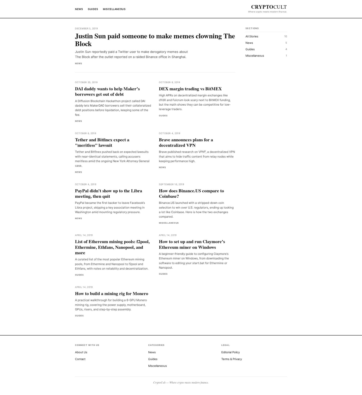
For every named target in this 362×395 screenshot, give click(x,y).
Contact (80, 359)
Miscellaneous (114, 9)
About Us (81, 352)
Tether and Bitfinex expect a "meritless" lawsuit (102, 142)
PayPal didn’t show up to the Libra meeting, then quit (108, 193)
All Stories (266, 36)
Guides (93, 9)
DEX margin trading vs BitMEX (190, 88)
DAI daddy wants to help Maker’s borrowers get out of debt (107, 91)
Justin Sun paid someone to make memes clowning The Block (155, 40)
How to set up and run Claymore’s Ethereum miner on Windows (192, 244)
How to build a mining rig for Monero (111, 293)
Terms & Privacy (231, 359)
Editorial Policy (230, 352)
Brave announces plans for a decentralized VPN (186, 142)
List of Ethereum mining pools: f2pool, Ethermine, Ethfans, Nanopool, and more (112, 247)
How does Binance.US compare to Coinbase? (191, 193)
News (79, 9)
